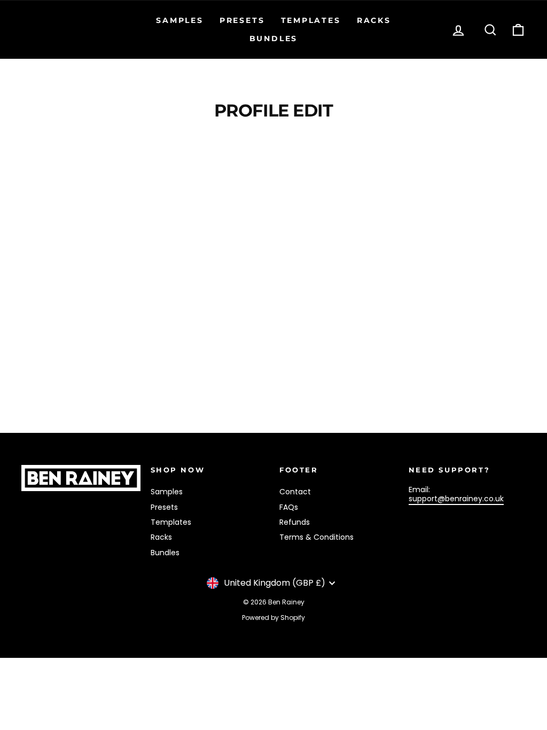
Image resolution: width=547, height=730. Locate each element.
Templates (311, 20)
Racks (374, 20)
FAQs (288, 507)
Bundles (273, 38)
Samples (180, 20)
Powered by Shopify (273, 617)
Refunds (294, 522)
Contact (295, 491)
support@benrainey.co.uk (456, 498)
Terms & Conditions (316, 537)
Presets (242, 20)
